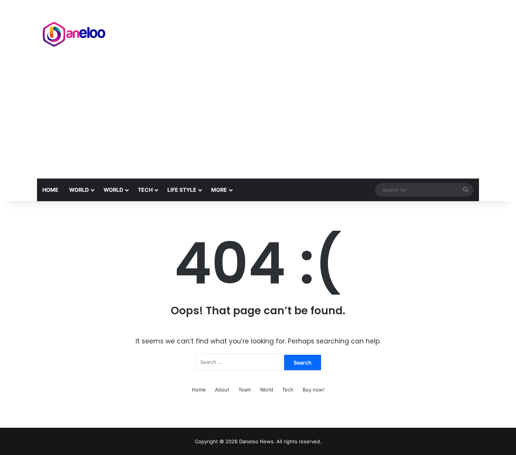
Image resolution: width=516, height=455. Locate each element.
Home (50, 189)
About (222, 390)
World (79, 189)
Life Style (181, 189)
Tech (145, 189)
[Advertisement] (258, 122)
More (219, 189)
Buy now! (313, 390)
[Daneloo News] (75, 32)
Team (244, 390)
